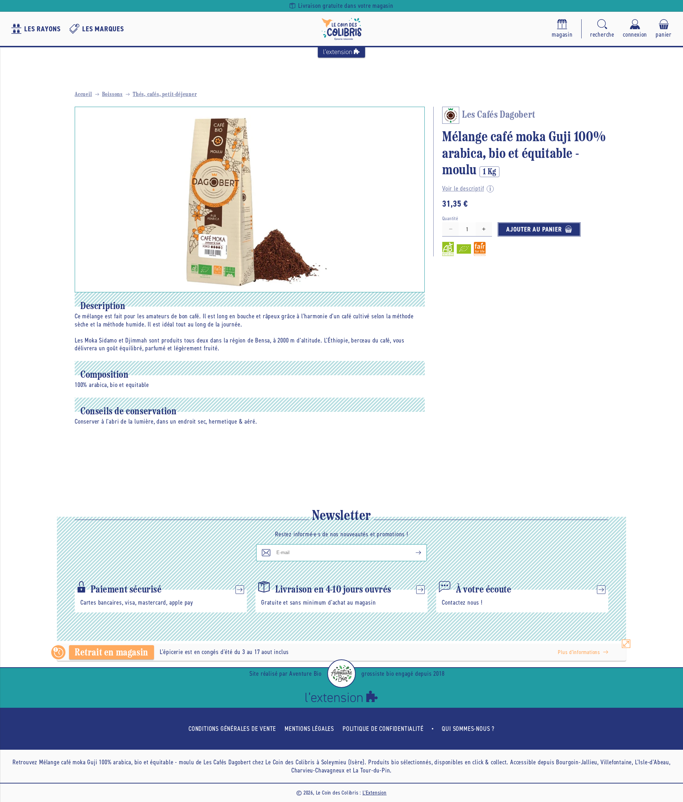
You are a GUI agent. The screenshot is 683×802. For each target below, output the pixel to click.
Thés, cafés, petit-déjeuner (165, 94)
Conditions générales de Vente (232, 728)
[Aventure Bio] (341, 673)
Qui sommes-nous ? (468, 728)
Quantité (450, 218)
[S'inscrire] (412, 553)
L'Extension (374, 792)
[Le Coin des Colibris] (341, 28)
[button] (602, 29)
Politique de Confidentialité (383, 728)
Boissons (112, 94)
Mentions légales (309, 728)
